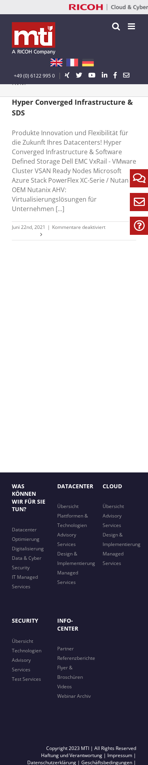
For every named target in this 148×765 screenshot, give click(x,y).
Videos (64, 686)
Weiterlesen (25, 234)
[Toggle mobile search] (116, 26)
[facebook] (115, 75)
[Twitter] (79, 75)
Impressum (119, 755)
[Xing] (67, 75)
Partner (65, 648)
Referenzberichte (76, 658)
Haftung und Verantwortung (71, 755)
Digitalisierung (28, 548)
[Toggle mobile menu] (132, 26)
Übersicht (68, 506)
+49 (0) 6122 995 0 (34, 75)
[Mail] (126, 75)
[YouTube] (92, 75)
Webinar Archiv (74, 696)
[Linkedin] (105, 75)
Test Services (26, 679)
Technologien (26, 650)
